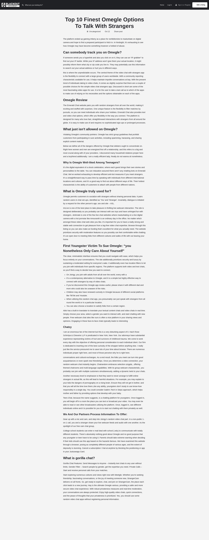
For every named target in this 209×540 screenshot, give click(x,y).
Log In (169, 5)
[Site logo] (11, 5)
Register (188, 5)
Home (162, 5)
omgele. (129, 364)
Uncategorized (95, 31)
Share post (118, 31)
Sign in (180, 5)
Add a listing (201, 5)
